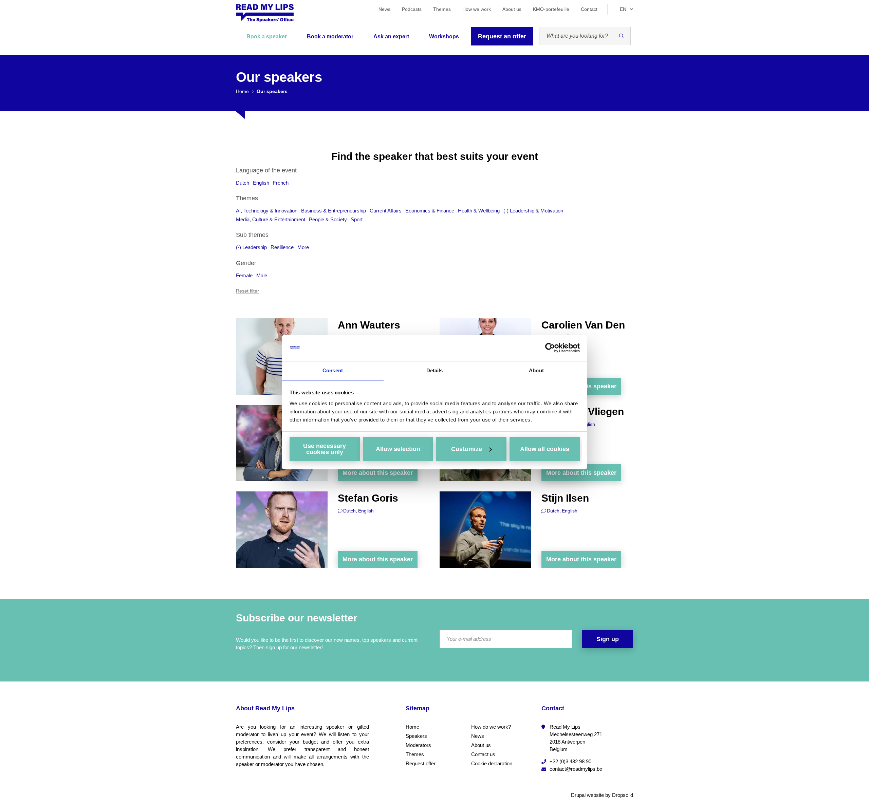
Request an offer (502, 36)
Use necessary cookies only (324, 449)
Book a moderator (330, 36)
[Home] (265, 13)
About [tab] (536, 370)
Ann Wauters (369, 325)
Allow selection (398, 449)
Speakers (416, 736)
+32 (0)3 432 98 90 (570, 761)
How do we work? (491, 727)
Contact (589, 9)
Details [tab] (434, 370)
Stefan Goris (368, 498)
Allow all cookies (544, 449)
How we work (476, 9)
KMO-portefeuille (551, 9)
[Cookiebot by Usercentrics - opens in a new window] (550, 348)
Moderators (418, 745)
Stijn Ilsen (565, 498)
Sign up (607, 639)
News (384, 9)
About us (511, 9)
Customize (466, 449)
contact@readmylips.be (576, 769)
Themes (442, 9)
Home (242, 91)
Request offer (421, 763)
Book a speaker (266, 36)
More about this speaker (378, 472)
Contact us (483, 754)
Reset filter (247, 291)
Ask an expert (391, 36)
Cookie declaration (491, 763)
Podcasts (412, 9)
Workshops (444, 36)
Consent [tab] (332, 370)
